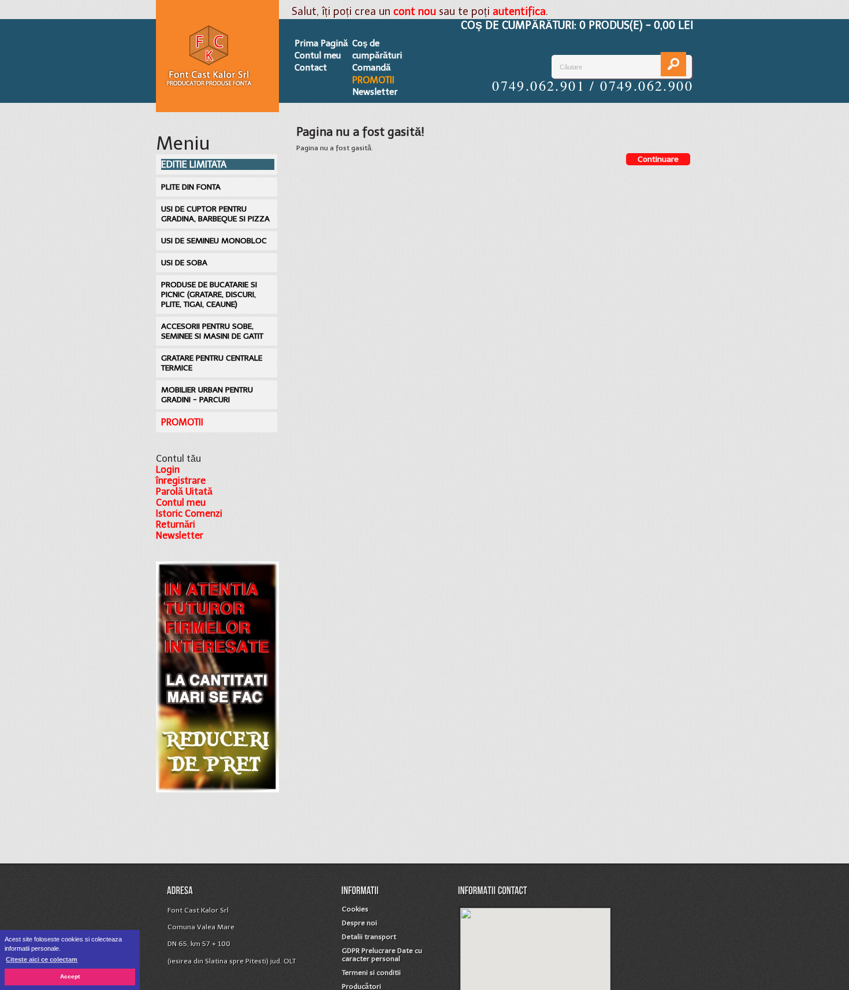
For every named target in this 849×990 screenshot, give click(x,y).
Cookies (355, 909)
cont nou (414, 11)
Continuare (658, 159)
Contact (311, 67)
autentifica (519, 11)
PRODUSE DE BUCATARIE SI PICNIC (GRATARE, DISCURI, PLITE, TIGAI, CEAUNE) (209, 294)
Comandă (371, 67)
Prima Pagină (321, 43)
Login (168, 469)
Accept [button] (70, 976)
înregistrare (181, 480)
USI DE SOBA (184, 263)
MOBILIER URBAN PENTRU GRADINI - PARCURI (207, 395)
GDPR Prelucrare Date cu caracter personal (382, 955)
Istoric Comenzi (189, 513)
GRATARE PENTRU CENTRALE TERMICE (211, 363)
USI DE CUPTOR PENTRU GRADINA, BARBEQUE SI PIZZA (215, 214)
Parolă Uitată (184, 491)
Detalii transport (369, 937)
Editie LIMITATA (193, 164)
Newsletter (374, 92)
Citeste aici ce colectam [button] (41, 959)
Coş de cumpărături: (577, 25)
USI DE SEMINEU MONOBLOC (214, 241)
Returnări (175, 524)
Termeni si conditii (371, 973)
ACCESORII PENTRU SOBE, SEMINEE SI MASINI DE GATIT (212, 331)
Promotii (373, 80)
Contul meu (318, 55)
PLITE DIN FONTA (191, 187)
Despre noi (359, 923)
